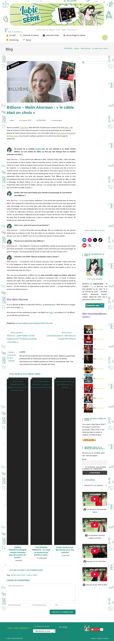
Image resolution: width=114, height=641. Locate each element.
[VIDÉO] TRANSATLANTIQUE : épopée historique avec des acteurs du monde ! (17, 552)
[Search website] (105, 37)
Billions (18, 323)
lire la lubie (99, 329)
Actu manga (63, 627)
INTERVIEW (41, 120)
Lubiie (11, 120)
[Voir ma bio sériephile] (95, 279)
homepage (25, 323)
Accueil (93, 638)
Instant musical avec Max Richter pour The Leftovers (65, 549)
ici (22, 307)
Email (84, 459)
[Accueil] (61, 48)
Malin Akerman (34, 323)
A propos (105, 638)
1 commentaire (56, 120)
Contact (99, 638)
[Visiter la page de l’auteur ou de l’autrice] (11, 356)
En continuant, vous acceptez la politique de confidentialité (94, 468)
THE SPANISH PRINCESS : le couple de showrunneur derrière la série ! (41, 551)
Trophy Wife (40, 149)
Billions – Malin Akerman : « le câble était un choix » (91, 48)
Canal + (51, 312)
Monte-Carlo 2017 (47, 323)
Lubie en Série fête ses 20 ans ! (94, 230)
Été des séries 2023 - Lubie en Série (24, 575)
